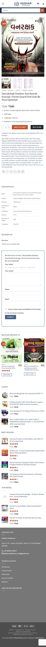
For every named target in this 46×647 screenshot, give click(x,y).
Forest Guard (27, 90)
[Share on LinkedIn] (23, 172)
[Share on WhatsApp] (3, 172)
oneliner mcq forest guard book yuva (28, 145)
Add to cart (20, 127)
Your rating (9, 264)
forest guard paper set (35, 143)
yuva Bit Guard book (21, 160)
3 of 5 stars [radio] (15, 267)
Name (7, 289)
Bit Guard (21, 141)
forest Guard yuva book (9, 145)
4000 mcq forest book (22, 139)
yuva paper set (36, 162)
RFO (38, 133)
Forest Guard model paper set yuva (17, 143)
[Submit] (42, 10)
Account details (7, 578)
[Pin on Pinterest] (19, 172)
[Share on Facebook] (7, 172)
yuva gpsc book (14, 162)
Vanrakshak (5, 147)
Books (10, 90)
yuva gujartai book (25, 162)
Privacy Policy (30, 630)
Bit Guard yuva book (31, 141)
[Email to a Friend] (15, 172)
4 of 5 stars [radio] (22, 267)
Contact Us (19, 630)
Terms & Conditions (23, 631)
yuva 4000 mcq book (8, 160)
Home (4, 90)
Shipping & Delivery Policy (23, 634)
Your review (9, 271)
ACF (10, 133)
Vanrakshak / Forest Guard (18, 147)
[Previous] (5, 47)
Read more (6, 374)
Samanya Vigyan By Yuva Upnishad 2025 (8, 367)
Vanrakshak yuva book (35, 158)
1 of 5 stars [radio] (5, 267)
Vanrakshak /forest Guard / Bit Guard (22, 149)
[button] (3, 3)
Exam (17, 90)
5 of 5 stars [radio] (30, 267)
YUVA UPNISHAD (7, 165)
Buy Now (37, 127)
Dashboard (6, 567)
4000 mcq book (10, 139)
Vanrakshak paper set (20, 158)
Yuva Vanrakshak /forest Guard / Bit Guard (26, 165)
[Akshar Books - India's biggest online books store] (23, 3)
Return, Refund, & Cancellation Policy (23, 633)
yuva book (31, 160)
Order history (7, 570)
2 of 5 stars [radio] (9, 267)
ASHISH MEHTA (12, 141)
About (11, 630)
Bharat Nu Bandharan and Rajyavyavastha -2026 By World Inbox (31, 368)
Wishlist (5, 582)
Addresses (5, 574)
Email (7, 299)
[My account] (43, 3)
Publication (33, 133)
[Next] (41, 47)
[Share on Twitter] (11, 172)
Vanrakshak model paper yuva (19, 154)
